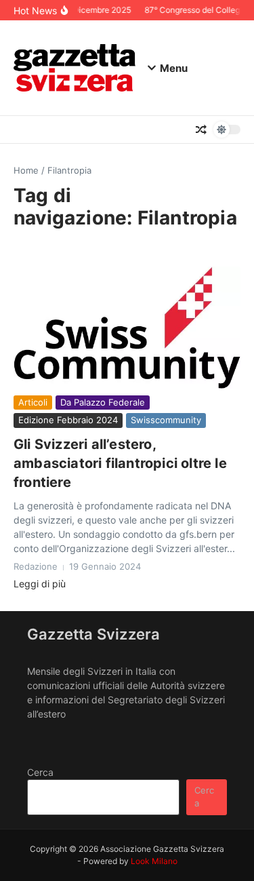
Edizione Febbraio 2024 (68, 419)
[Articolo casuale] (201, 129)
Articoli (32, 402)
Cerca (40, 772)
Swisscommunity (166, 419)
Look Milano (154, 861)
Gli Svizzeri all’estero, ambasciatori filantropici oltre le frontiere (120, 463)
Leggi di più (40, 583)
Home (26, 170)
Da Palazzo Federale (102, 402)
